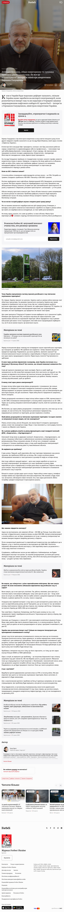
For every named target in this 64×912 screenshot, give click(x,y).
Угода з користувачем (17, 864)
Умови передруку (7, 873)
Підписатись (53, 239)
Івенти (16, 870)
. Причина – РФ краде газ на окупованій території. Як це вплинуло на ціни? (23, 336)
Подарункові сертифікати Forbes (12, 899)
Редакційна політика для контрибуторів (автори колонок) (14, 889)
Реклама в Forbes (18, 893)
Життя (51, 812)
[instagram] (54, 828)
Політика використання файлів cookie (14, 879)
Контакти (5, 864)
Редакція (4, 885)
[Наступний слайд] (60, 785)
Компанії (4, 812)
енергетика (5, 778)
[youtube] (61, 828)
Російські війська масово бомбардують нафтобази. (25, 706)
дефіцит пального (15, 778)
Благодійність (6, 896)
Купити (26, 130)
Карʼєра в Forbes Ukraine (9, 867)
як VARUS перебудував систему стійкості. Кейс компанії (36, 806)
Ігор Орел (9, 84)
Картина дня (5, 68)
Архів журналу (6, 893)
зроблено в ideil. (57, 908)
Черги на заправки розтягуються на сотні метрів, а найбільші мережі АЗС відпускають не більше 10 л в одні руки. (25, 730)
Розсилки (18, 873)
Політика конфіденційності (10, 876)
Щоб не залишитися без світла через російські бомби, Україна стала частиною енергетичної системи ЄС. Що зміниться (25, 571)
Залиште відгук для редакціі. (11, 771)
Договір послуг (6, 870)
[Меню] (61, 2)
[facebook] (50, 828)
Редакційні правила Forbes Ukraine (12, 882)
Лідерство (28, 810)
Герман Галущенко (27, 778)
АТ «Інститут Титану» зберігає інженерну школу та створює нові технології (12, 807)
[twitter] (47, 828)
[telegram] (58, 828)
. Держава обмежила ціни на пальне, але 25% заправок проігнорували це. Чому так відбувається (25, 718)
